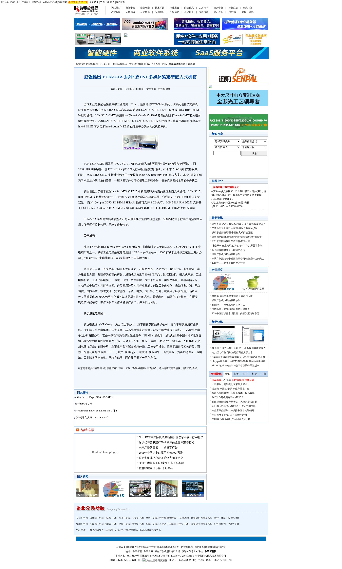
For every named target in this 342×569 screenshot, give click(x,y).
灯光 (254, 373)
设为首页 (94, 2)
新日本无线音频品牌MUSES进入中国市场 (234, 406)
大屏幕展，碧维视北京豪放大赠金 (229, 384)
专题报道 (203, 12)
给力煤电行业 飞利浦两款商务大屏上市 (232, 352)
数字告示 (148, 551)
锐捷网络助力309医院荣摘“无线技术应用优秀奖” (237, 237)
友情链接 (221, 547)
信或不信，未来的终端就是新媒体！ (231, 309)
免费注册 (83, 2)
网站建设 (132, 547)
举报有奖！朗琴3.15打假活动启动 (229, 414)
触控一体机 (248, 12)
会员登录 (73, 2)
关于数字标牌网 (184, 547)
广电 (263, 373)
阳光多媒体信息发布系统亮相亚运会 (161, 457)
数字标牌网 (92, 64)
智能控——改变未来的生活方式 (228, 263)
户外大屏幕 (233, 523)
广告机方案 (183, 518)
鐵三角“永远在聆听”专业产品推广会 (230, 388)
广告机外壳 (220, 523)
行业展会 (174, 7)
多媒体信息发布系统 (201, 518)
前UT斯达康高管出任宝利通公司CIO (231, 419)
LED (245, 373)
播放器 (232, 12)
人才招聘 (203, 7)
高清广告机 (111, 518)
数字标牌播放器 (167, 518)
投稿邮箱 (62, 2)
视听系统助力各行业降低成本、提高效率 (233, 393)
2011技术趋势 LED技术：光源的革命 (161, 463)
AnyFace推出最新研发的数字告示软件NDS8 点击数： (239, 356)
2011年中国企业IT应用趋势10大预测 (161, 452)
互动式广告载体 (167, 523)
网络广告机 (152, 518)
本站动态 (170, 547)
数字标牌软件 (97, 529)
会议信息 (189, 12)
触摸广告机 (111, 523)
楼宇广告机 (183, 523)
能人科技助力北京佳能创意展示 (228, 250)
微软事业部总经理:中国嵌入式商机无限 (232, 232)
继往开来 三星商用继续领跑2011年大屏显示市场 (237, 245)
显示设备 (218, 12)
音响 (228, 373)
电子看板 (81, 529)
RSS (112, 2)
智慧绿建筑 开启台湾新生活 (156, 468)
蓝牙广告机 (138, 518)
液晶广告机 (138, 523)
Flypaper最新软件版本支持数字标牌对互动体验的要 (238, 361)
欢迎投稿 (143, 547)
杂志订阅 (247, 7)
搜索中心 (218, 7)
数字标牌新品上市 (122, 64)
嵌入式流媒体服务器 (150, 529)
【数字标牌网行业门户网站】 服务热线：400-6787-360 (28, 2)
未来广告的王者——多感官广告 (158, 447)
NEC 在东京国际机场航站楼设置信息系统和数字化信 (171, 437)
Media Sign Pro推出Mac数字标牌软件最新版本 (235, 365)
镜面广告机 (82, 523)
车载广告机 (152, 523)
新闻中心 (130, 7)
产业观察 (116, 12)
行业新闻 (105, 64)
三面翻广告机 (112, 529)
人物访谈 (130, 12)
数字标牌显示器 (129, 529)
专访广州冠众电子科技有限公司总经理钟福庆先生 (238, 258)
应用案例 (159, 12)
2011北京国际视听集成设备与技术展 (231, 241)
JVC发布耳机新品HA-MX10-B (227, 397)
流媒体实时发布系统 (201, 523)
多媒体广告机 (97, 523)
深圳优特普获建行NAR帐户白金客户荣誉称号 (166, 442)
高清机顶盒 (233, 518)
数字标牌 (140, 169)
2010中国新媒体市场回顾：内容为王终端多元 (235, 313)
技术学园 (159, 7)
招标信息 (174, 12)
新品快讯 (145, 12)
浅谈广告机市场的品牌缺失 (226, 254)
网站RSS (199, 547)
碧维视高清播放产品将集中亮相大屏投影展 (234, 401)
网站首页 (116, 7)
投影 (236, 373)
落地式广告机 (97, 518)
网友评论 (82, 392)
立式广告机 (82, 518)
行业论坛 (233, 7)
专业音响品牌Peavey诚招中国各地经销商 (233, 410)
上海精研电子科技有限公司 (225, 187)
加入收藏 (104, 2)
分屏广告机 (125, 518)
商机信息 (189, 7)
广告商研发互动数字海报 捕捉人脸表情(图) (234, 228)
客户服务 (120, 2)
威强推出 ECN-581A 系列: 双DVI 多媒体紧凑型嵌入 (239, 223)
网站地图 (210, 547)
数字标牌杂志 (156, 547)
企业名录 (145, 7)
